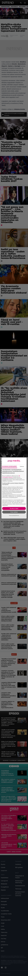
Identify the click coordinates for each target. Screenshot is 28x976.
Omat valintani (14, 512)
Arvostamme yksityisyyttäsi (9, 466)
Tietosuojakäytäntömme (14, 515)
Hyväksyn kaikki (14, 508)
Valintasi (22, 466)
